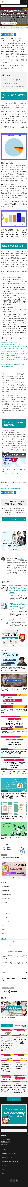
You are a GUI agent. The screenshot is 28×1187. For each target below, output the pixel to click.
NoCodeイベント (6, 898)
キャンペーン (5, 906)
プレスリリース (5, 929)
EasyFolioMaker (6, 886)
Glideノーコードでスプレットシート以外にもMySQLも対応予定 (20, 1041)
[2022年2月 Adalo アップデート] (4, 621)
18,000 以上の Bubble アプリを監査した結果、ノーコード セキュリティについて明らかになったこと (7, 1047)
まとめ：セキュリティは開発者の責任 (13, 86)
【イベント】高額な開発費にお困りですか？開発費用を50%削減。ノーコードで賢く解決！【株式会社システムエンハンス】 (14, 957)
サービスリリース (6, 910)
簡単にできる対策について (11, 83)
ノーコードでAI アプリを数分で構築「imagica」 (20, 1066)
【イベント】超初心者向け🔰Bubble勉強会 (12, 951)
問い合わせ (14, 519)
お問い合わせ (5, 1173)
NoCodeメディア (18, 1184)
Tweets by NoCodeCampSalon (8, 1017)
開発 (3, 933)
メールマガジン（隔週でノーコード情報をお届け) (14, 979)
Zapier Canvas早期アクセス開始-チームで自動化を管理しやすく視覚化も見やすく (7, 1088)
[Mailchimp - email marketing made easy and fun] (10, 992)
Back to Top (14, 1099)
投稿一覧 (20, 558)
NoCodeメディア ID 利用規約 (9, 1153)
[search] (26, 6)
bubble (3, 1038)
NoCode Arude (5, 890)
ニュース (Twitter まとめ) (8, 921)
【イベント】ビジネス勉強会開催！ (10, 941)
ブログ (3, 925)
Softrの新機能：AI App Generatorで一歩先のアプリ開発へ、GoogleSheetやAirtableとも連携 (7, 1068)
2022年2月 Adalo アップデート (16, 619)
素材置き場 (4, 1165)
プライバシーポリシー (7, 1149)
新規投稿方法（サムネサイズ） (9, 1157)
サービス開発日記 (6, 914)
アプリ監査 (7, 1038)
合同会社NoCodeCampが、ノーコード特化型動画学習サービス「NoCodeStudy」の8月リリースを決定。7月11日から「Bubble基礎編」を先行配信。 (18, 589)
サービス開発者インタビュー (8, 917)
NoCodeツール (13, 23)
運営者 (3, 1169)
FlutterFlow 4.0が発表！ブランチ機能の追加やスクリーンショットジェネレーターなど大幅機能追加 (20, 1089)
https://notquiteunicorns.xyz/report (10, 488)
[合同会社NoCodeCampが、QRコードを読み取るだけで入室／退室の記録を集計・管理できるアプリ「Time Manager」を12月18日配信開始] (4, 605)
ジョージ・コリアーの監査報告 (12, 80)
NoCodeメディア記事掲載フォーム (10, 1161)
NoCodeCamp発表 (6, 894)
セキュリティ (5, 1041)
